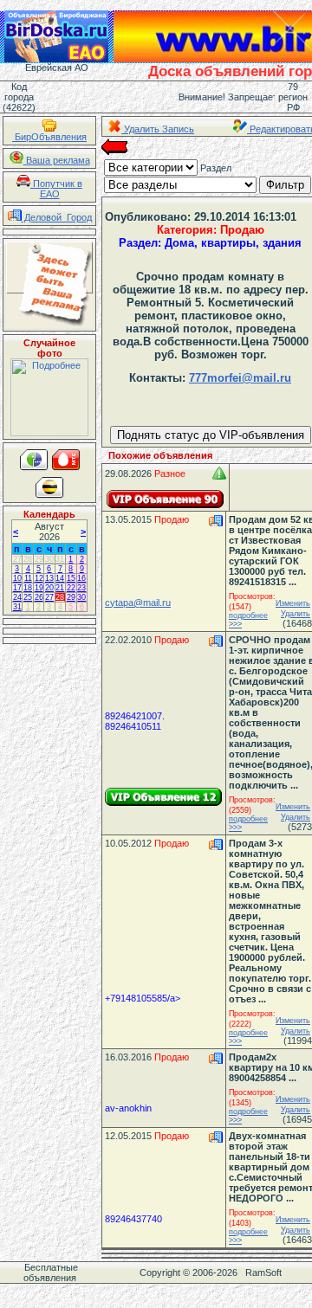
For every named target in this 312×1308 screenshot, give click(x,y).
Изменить (293, 603)
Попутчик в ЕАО (56, 188)
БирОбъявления (49, 137)
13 (49, 578)
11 (28, 578)
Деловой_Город (57, 217)
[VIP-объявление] (165, 499)
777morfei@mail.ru (240, 377)
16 (81, 578)
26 (39, 597)
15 (71, 578)
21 (59, 587)
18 (27, 587)
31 (59, 559)
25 (27, 597)
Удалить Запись (157, 129)
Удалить (295, 613)
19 (39, 587)
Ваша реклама (56, 160)
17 (17, 587)
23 (81, 587)
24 (17, 597)
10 (17, 578)
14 (59, 578)
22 (71, 587)
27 (17, 559)
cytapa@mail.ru (138, 602)
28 (27, 559)
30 (49, 559)
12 (39, 578)
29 (39, 559)
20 (49, 587)
